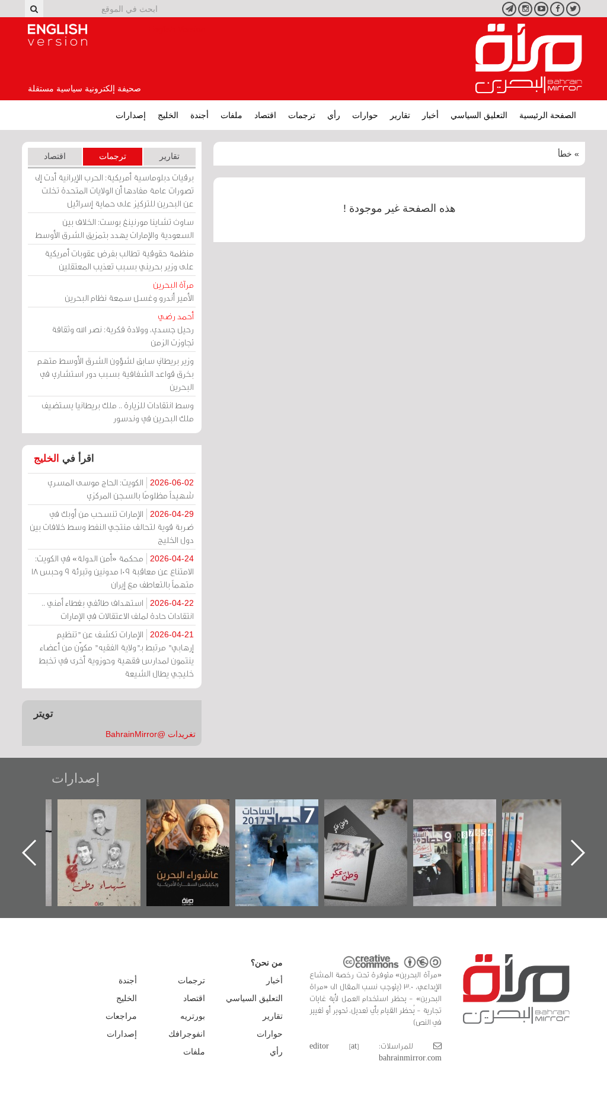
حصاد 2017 (324, 812)
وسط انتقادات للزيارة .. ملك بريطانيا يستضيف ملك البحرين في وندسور (117, 411)
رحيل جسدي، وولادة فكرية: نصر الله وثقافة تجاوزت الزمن (123, 329)
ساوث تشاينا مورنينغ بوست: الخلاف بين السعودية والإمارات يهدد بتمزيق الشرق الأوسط (114, 228)
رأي (333, 115)
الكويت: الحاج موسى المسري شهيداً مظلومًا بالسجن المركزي (120, 488)
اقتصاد (265, 115)
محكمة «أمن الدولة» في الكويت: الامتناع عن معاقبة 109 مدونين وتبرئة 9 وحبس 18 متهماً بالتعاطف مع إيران (112, 571)
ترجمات (301, 115)
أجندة (199, 115)
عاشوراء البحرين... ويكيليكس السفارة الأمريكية (235, 826)
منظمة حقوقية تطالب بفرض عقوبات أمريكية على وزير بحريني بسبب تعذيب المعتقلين (119, 259)
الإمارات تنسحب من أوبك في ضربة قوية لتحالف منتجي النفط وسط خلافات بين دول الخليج (112, 526)
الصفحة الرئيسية (547, 115)
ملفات (231, 115)
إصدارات (131, 115)
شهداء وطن (146, 812)
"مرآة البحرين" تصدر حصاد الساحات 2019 (502, 826)
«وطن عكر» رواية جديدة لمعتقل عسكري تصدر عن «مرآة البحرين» (413, 833)
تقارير (400, 115)
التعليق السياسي (479, 115)
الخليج (168, 115)
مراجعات (121, 1016)
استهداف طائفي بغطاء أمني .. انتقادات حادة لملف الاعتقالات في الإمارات (117, 609)
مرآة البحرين (528, 58)
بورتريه (192, 1016)
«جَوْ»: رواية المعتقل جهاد (57, 819)
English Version (57, 35)
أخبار (430, 115)
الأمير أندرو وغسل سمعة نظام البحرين (129, 291)
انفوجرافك (186, 1033)
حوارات (365, 115)
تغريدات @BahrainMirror (151, 734)
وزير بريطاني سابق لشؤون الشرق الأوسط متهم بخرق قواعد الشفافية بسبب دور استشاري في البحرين (115, 373)
